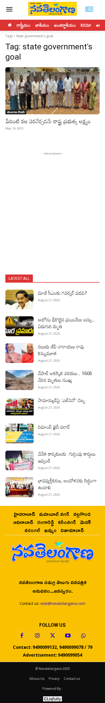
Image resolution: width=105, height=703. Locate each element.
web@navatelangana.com (62, 603)
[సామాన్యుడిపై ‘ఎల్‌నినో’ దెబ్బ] (19, 407)
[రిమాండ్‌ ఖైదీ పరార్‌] (19, 434)
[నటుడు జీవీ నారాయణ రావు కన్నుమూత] (19, 353)
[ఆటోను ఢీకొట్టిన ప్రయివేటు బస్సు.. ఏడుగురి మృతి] (19, 326)
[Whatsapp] (83, 635)
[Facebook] (21, 635)
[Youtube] (67, 635)
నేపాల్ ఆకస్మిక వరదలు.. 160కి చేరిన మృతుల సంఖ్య (65, 376)
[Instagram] (37, 635)
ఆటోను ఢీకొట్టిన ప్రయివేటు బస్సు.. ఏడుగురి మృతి (66, 323)
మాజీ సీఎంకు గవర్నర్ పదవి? (62, 293)
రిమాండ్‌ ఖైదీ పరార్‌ (54, 427)
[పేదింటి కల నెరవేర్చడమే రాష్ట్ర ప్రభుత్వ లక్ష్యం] (52, 90)
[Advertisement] (52, 209)
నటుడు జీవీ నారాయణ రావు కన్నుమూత (61, 350)
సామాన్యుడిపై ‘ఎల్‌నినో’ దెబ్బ (61, 400)
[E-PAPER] (89, 9)
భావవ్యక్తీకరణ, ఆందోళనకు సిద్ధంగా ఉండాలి (67, 484)
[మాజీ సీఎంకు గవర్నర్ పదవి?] (19, 300)
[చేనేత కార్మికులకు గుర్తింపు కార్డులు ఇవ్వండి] (19, 461)
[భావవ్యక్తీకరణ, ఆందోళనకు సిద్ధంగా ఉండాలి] (19, 487)
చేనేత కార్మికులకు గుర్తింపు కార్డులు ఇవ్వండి (67, 457)
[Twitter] (52, 635)
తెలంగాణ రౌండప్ (16, 112)
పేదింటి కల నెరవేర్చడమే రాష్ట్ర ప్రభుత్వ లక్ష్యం (48, 121)
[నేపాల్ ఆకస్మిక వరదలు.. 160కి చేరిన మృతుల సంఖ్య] (19, 380)
